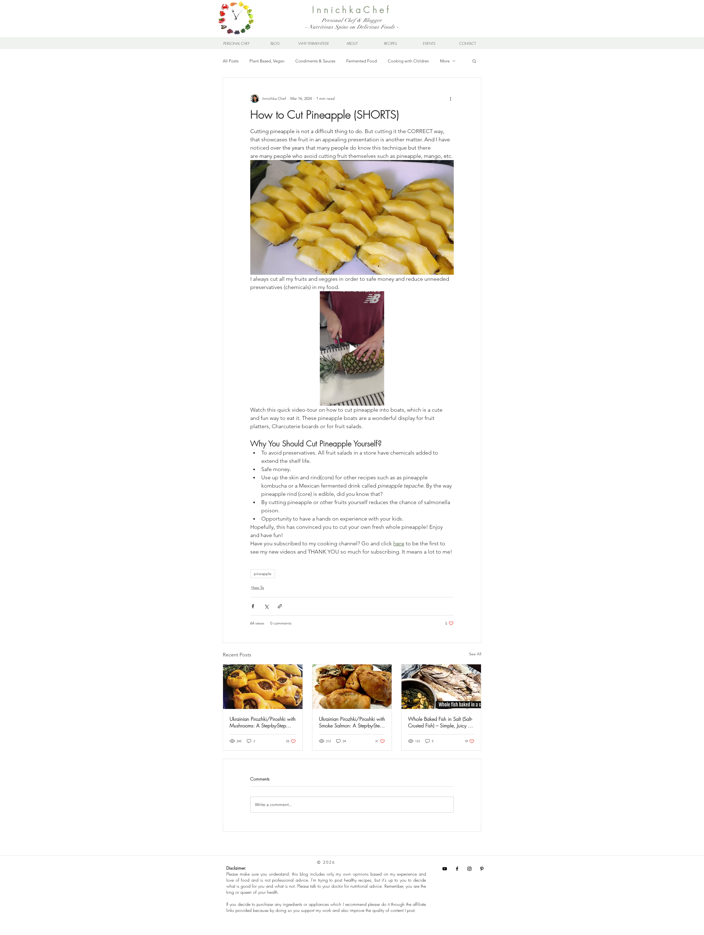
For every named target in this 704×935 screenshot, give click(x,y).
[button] (474, 61)
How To (257, 587)
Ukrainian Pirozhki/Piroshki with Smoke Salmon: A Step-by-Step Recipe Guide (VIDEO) (352, 722)
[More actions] (450, 98)
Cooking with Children (408, 61)
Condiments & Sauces (315, 61)
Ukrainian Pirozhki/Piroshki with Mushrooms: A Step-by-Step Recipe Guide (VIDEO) (263, 722)
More (445, 61)
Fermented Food (361, 61)
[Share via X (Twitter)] (266, 606)
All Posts (230, 61)
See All (475, 653)
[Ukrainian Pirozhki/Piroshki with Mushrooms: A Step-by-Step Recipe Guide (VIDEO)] (262, 686)
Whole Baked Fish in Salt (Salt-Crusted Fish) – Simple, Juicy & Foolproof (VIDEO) (440, 722)
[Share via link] (279, 606)
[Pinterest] (482, 868)
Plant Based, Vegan (266, 61)
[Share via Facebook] (252, 606)
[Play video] (352, 348)
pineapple (262, 573)
